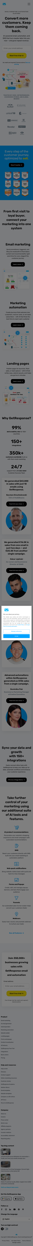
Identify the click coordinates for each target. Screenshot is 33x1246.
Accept (16, 636)
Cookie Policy (20, 624)
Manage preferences (16, 631)
